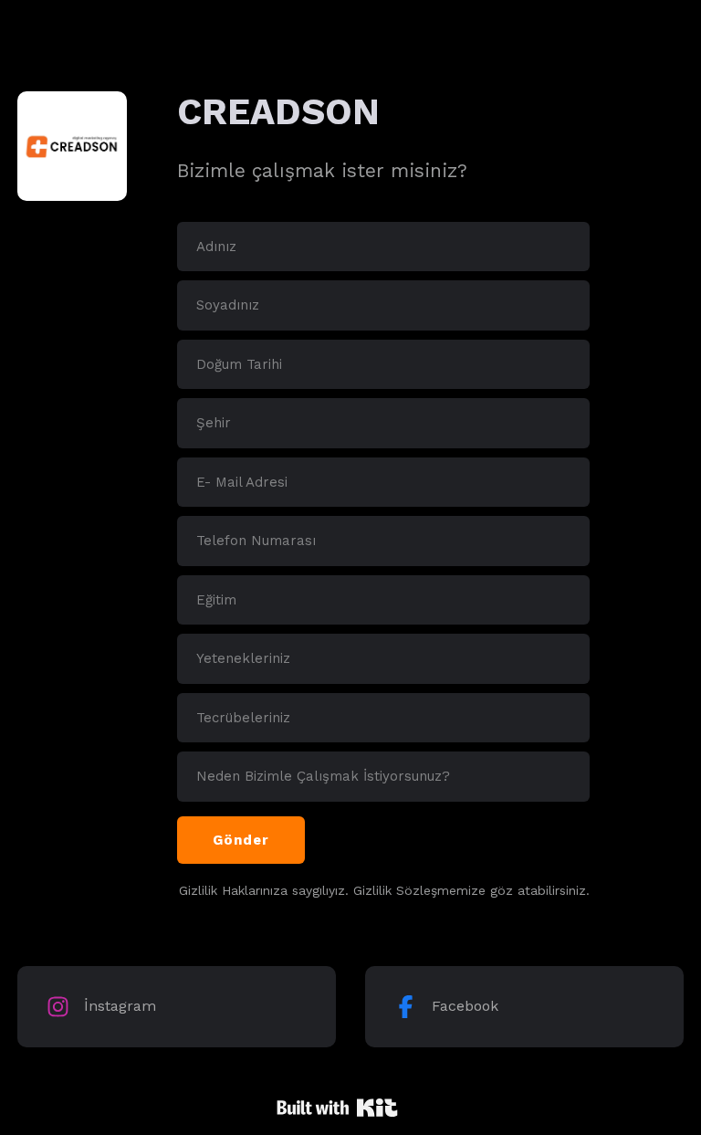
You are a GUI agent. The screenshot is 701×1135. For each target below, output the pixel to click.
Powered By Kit (337, 1107)
